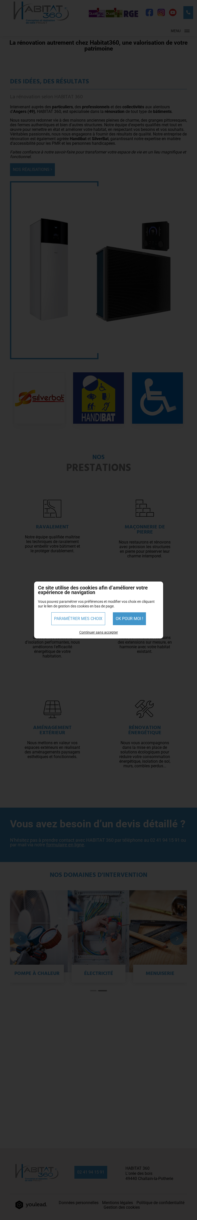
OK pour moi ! (129, 618)
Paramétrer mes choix (78, 618)
